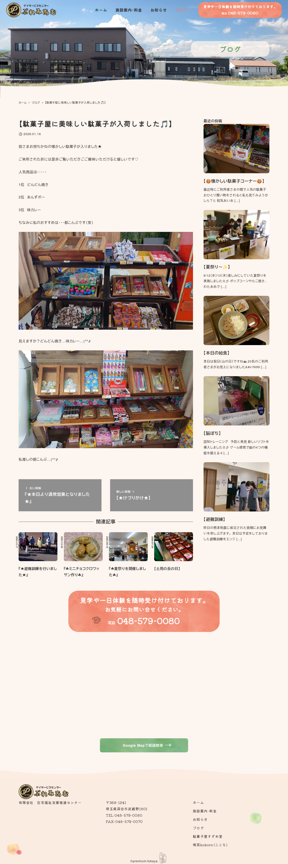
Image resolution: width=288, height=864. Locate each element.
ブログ (198, 827)
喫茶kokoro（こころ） (210, 844)
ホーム (198, 802)
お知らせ (200, 819)
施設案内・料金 (204, 810)
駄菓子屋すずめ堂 (207, 836)
